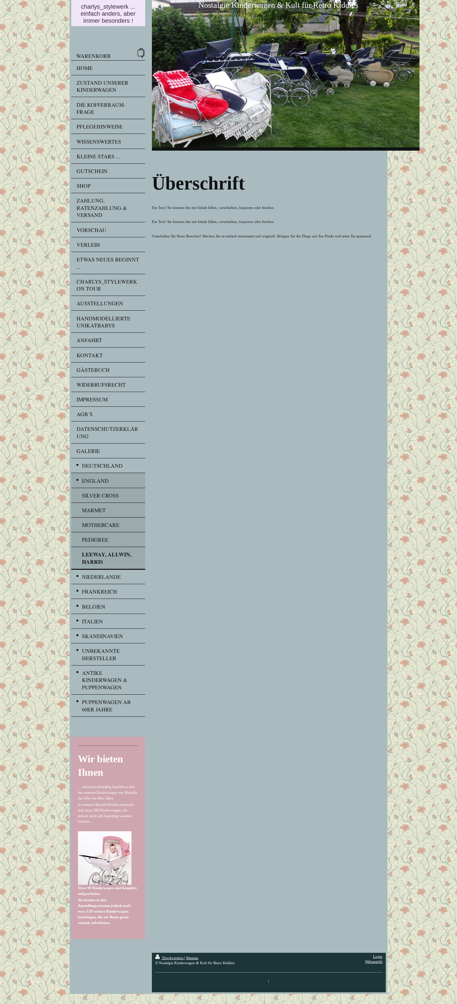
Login (377, 956)
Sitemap (192, 958)
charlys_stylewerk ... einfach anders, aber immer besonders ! (108, 13)
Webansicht (373, 961)
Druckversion (172, 958)
